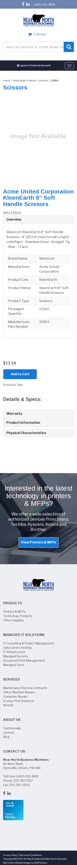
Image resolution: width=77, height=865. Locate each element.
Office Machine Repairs (19, 692)
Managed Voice (13, 665)
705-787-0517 (23, 780)
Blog (6, 737)
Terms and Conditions (30, 855)
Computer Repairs (15, 696)
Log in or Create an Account (35, 65)
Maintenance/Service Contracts (25, 688)
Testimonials (12, 728)
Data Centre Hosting (17, 647)
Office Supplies (13, 620)
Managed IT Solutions (24, 635)
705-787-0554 (19, 785)
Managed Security (15, 656)
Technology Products (24, 80)
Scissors (43, 80)
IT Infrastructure (14, 652)
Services (11, 679)
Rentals (8, 705)
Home (6, 80)
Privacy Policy (10, 855)
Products (12, 603)
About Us (12, 719)
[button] (38, 219)
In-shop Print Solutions (18, 701)
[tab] (38, 220)
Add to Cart (20, 374)
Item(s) (39, 34)
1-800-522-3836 (44, 4)
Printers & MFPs (14, 611)
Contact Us (14, 751)
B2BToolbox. (41, 862)
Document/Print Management (24, 660)
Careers (8, 732)
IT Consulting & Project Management (28, 643)
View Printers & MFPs (38, 542)
